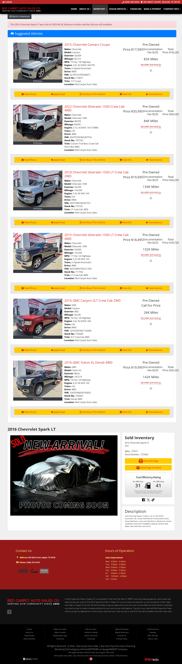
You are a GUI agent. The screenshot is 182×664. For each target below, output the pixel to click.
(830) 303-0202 (131, 2)
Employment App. (60, 635)
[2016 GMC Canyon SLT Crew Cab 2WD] (37, 317)
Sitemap (152, 632)
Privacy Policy (121, 639)
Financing (135, 9)
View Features (156, 94)
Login (8, 2)
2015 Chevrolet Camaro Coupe (87, 44)
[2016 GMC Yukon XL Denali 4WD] (37, 379)
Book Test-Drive (91, 635)
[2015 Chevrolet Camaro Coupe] (37, 61)
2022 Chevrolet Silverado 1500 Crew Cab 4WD (94, 108)
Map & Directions (122, 632)
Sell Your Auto (90, 629)
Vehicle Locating (91, 632)
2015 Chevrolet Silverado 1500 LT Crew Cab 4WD (96, 237)
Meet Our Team (60, 629)
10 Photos (38, 399)
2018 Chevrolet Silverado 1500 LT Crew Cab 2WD (96, 174)
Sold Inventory (153, 629)
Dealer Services (117, 9)
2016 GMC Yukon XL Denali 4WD (88, 362)
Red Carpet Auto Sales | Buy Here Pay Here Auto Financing (105, 646)
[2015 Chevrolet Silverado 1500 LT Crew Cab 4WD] (37, 251)
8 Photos (37, 81)
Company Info (171, 9)
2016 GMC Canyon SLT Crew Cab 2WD (92, 300)
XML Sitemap (152, 635)
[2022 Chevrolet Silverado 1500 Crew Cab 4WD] (37, 123)
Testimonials (29, 635)
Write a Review (29, 639)
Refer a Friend (60, 632)
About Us (84, 9)
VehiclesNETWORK (89, 649)
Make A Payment (152, 9)
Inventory (99, 9)
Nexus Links (153, 639)
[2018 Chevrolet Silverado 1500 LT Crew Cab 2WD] (37, 188)
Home (74, 9)
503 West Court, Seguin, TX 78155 (161, 2)
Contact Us (122, 635)
